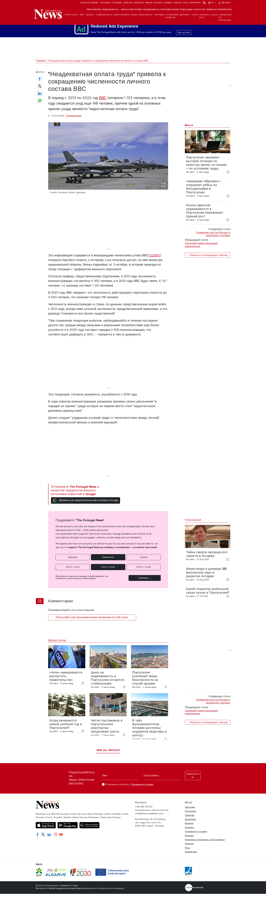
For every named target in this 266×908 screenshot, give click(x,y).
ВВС (102, 98)
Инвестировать (121, 15)
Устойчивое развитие (172, 16)
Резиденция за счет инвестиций (161, 9)
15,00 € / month (143, 567)
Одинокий (72, 557)
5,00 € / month (108, 567)
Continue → (144, 577)
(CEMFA (154, 255)
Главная (40, 60)
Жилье (134, 15)
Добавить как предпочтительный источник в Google (88, 500)
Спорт (195, 15)
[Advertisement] (108, 225)
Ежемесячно (108, 557)
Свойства (127, 3)
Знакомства (195, 3)
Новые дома (186, 9)
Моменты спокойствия (219, 9)
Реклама (168, 3)
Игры (185, 3)
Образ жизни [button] (145, 15)
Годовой (143, 557)
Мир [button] (82, 15)
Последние (116, 3)
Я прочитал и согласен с (129, 784)
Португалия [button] (71, 15)
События (177, 3)
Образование (94, 9)
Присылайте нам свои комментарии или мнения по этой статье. (92, 617)
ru (212, 3)
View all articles (108, 750)
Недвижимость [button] (110, 9)
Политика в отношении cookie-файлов (205, 839)
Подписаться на (192, 775)
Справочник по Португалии (225, 17)
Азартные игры (204, 16)
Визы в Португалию (131, 9)
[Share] (228, 172)
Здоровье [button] (184, 15)
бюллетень (139, 3)
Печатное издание (89, 3)
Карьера (148, 3)
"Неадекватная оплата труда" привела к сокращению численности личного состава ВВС (98, 60)
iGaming (214, 15)
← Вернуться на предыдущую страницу (207, 255)
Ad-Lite (226, 3)
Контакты (158, 3)
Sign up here (183, 32)
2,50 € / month (73, 567)
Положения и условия (142, 784)
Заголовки (105, 3)
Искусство (200, 9)
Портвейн (159, 15)
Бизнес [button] (90, 15)
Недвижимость (104, 15)
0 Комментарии (73, 115)
